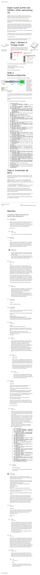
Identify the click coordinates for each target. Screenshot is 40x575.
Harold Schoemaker (4, 1)
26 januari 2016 (13, 286)
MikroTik (26, 205)
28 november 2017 (15, 560)
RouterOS (31, 205)
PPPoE (28, 205)
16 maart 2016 (14, 355)
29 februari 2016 (12, 323)
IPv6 (24, 205)
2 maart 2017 (12, 536)
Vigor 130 (34, 205)
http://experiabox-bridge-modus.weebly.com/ (23, 391)
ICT (8, 204)
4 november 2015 (13, 232)
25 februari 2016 (12, 308)
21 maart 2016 (12, 381)
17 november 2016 (12, 474)
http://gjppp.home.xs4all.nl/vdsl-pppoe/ (20, 296)
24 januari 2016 (12, 262)
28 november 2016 (13, 250)
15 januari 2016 (12, 238)
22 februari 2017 (12, 506)
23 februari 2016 (12, 300)
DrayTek (22, 205)
